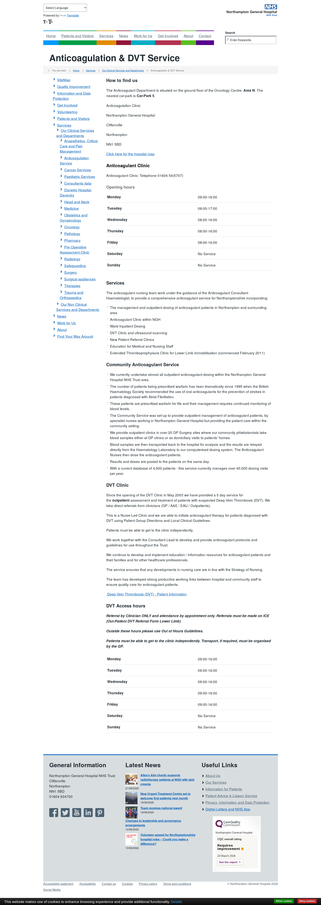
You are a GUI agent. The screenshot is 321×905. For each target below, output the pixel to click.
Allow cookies (284, 901)
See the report (228, 862)
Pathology (72, 233)
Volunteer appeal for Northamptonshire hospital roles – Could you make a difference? (167, 839)
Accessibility (87, 884)
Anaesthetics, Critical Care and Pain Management (79, 146)
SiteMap (63, 79)
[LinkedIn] (88, 815)
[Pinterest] (99, 815)
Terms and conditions (177, 884)
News (123, 35)
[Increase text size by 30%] (50, 21)
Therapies (72, 285)
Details (176, 902)
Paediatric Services (79, 176)
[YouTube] (76, 815)
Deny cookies (307, 901)
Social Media (52, 890)
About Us (212, 775)
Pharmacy (72, 240)
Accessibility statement (58, 884)
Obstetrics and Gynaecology (73, 217)
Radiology (72, 258)
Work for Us (143, 35)
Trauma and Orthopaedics (71, 295)
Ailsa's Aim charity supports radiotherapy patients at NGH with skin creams (167, 779)
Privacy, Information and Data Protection (237, 802)
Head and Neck (76, 201)
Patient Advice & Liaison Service (231, 795)
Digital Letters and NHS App (227, 808)
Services (106, 35)
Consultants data (77, 183)
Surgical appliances (80, 278)
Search (230, 33)
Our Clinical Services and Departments (123, 70)
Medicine (71, 208)
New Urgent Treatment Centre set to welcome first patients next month (165, 796)
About (188, 35)
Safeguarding (75, 265)
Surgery (70, 272)
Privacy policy (148, 884)
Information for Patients (223, 788)
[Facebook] (53, 815)
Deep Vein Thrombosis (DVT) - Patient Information (146, 593)
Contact (205, 35)
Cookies (127, 884)
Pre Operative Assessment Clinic (74, 249)
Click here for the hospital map (130, 153)
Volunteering (67, 111)
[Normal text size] (45, 21)
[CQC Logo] (227, 826)
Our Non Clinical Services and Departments (77, 307)
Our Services (215, 782)
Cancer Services (77, 169)
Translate (73, 15)
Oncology (72, 226)
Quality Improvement (73, 86)
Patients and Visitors (77, 35)
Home (51, 35)
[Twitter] (65, 815)
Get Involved (168, 35)
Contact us (109, 884)
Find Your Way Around (75, 336)
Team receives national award (161, 808)
